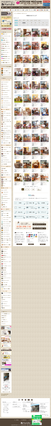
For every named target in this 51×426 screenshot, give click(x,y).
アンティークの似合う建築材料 (7, 66)
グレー (44, 79)
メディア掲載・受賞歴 (26, 411)
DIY (3, 411)
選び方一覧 (4, 32)
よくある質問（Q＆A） (16, 406)
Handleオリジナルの (6, 72)
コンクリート (45, 184)
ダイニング (18, 65)
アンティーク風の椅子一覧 (6, 166)
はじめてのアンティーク (23, 7)
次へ (39, 189)
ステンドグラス (5, 407)
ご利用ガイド (41, 7)
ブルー (44, 66)
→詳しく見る (46, 415)
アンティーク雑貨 (5, 408)
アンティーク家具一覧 (5, 109)
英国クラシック (36, 37)
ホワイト (35, 171)
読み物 (30, 7)
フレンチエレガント (46, 37)
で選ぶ (6, 42)
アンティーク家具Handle (17, 13)
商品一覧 (4, 78)
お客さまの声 (15, 404)
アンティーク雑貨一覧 (5, 209)
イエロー (44, 53)
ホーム (2, 7)
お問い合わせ (47, 7)
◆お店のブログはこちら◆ (6, 391)
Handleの (6, 70)
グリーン (27, 53)
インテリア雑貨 (5, 410)
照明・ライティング (6, 409)
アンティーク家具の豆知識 (4, 394)
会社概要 (35, 7)
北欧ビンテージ (28, 90)
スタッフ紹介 (25, 410)
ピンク (18, 53)
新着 (6, 7)
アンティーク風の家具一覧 (6, 145)
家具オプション (5, 311)
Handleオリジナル (7, 74)
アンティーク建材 (5, 412)
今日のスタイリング (24, 13)
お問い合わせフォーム (45, 414)
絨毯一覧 (3, 177)
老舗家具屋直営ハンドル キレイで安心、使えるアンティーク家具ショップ (8, 3)
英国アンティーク (28, 37)
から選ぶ (5, 38)
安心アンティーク (13, 7)
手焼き (6, 68)
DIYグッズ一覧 (4, 291)
